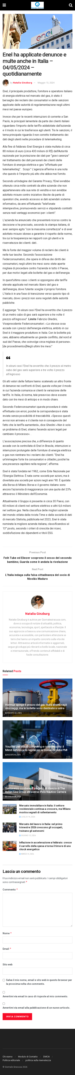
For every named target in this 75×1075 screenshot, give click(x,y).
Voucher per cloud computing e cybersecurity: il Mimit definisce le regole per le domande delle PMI (36, 748)
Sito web (7, 964)
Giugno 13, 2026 (28, 835)
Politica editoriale (11, 1060)
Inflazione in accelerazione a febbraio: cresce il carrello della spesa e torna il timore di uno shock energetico (45, 846)
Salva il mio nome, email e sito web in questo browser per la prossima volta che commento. (39, 982)
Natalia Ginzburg (22, 82)
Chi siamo (8, 1056)
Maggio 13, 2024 (46, 82)
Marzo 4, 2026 (27, 854)
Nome (7, 933)
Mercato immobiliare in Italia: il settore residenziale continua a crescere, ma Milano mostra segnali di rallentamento (45, 809)
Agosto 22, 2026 (14, 713)
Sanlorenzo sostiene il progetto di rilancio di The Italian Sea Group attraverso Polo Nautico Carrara (35, 790)
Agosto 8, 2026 (14, 755)
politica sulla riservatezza (38, 1060)
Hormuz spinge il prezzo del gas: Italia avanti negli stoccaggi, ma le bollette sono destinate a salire (36, 706)
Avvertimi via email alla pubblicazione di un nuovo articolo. (36, 1007)
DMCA (46, 1056)
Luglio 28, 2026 (14, 797)
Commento (10, 889)
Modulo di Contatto (28, 1056)
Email (7, 948)
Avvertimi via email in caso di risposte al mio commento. (35, 996)
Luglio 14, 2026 (28, 817)
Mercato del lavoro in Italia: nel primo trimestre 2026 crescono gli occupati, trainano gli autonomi (41, 827)
